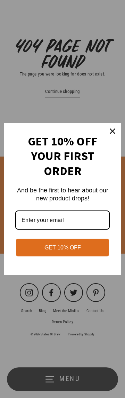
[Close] (112, 131)
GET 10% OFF (62, 247)
